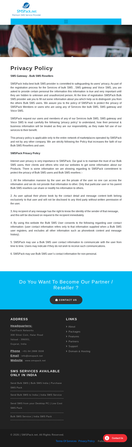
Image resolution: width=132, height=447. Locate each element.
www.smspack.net (35, 360)
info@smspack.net (32, 356)
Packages (74, 331)
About (71, 326)
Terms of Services (66, 441)
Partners (73, 341)
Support (73, 346)
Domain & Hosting (79, 351)
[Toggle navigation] (66, 21)
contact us (67, 300)
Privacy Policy (86, 441)
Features (73, 336)
